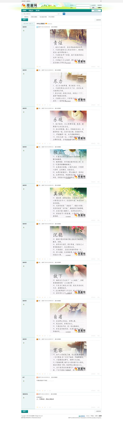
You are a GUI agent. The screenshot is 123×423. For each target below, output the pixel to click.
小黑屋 (96, 415)
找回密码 (100, 5)
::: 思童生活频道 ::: (34, 16)
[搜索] (63, 14)
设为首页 (24, 1)
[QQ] (81, 415)
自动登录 (94, 5)
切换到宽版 (101, 1)
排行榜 (37, 10)
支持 (45, 104)
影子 (24, 377)
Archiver (88, 415)
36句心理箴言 (51, 16)
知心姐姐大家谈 (43, 16)
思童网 (24, 10)
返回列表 (99, 19)
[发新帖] (24, 19)
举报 (98, 66)
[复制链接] (49, 23)
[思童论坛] (30, 8)
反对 (50, 104)
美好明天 (25, 27)
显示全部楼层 (54, 27)
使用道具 (93, 66)
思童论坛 (31, 10)
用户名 (71, 5)
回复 (40, 66)
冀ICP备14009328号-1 (26, 417)
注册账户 (100, 7)
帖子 (59, 13)
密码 (71, 7)
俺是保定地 (25, 394)
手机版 (92, 415)
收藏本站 (28, 1)
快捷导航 (96, 10)
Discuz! (39, 417)
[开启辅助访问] (99, 1)
